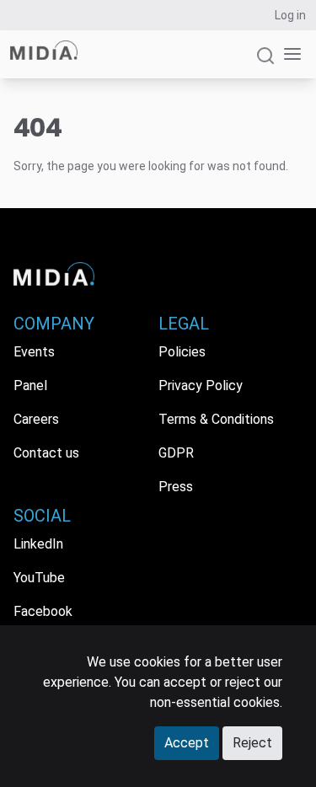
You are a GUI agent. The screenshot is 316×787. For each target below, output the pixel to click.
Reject (252, 743)
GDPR (176, 453)
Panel (30, 385)
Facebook (42, 611)
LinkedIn (38, 544)
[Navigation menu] (289, 54)
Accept (186, 743)
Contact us (46, 453)
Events (34, 352)
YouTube (39, 578)
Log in (290, 15)
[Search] (265, 63)
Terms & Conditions (216, 419)
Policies (182, 352)
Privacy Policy (200, 385)
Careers (36, 419)
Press (175, 487)
